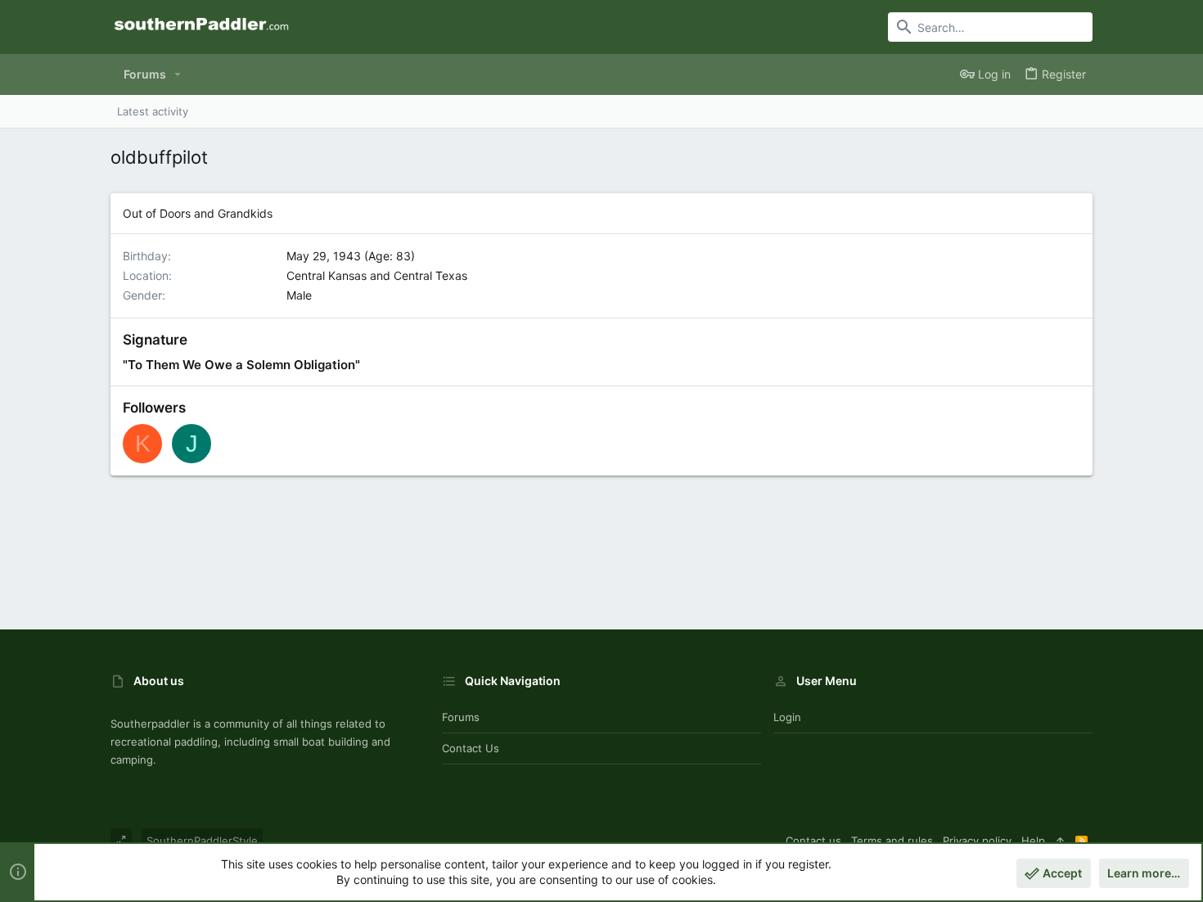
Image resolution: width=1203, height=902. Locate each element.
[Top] (1060, 840)
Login (787, 717)
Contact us (470, 748)
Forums (461, 717)
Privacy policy (977, 840)
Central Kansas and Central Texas (376, 275)
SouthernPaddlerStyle (202, 840)
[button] (178, 74)
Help (1033, 840)
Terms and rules (892, 840)
